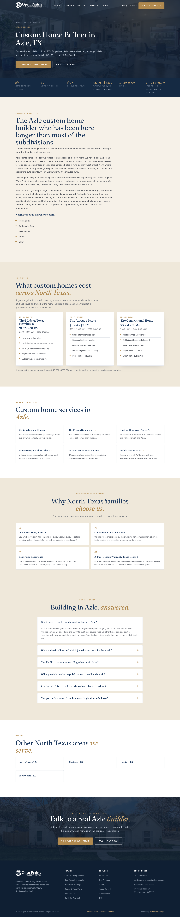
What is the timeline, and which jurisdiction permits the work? (76, 650)
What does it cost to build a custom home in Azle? (69, 621)
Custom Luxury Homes (74, 875)
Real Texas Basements (74, 880)
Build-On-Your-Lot (72, 898)
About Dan (103, 875)
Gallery (81, 6)
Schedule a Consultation (33, 64)
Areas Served (105, 889)
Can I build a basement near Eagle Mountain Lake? (70, 662)
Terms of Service (107, 912)
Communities (104, 893)
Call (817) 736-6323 (66, 64)
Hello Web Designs (157, 912)
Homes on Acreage (73, 884)
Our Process (104, 880)
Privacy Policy (92, 912)
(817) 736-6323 (129, 5)
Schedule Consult (151, 5)
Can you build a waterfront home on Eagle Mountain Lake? (74, 698)
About (57, 6)
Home (18, 22)
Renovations (70, 893)
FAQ (101, 898)
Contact (106, 6)
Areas (26, 22)
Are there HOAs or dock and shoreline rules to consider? (73, 686)
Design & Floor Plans (73, 889)
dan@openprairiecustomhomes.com (149, 880)
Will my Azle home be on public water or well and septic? (73, 674)
